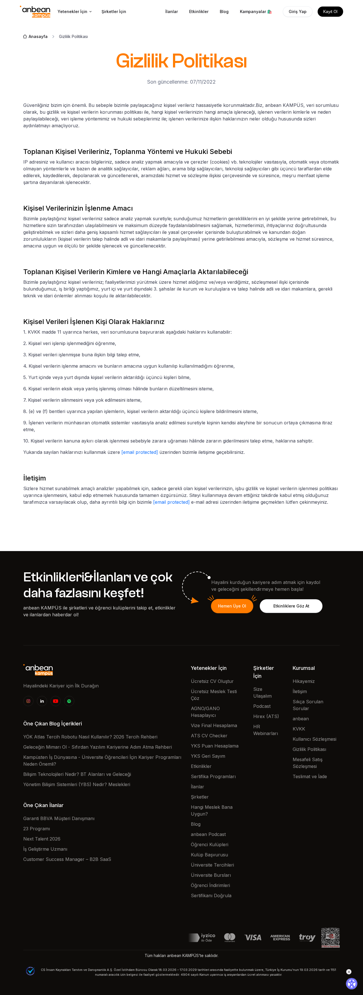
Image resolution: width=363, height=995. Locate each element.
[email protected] (139, 452)
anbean (301, 718)
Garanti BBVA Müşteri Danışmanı (58, 818)
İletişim (300, 691)
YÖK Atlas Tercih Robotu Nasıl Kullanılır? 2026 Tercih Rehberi (90, 737)
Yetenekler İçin (72, 11)
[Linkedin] (42, 701)
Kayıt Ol (330, 11)
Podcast (262, 706)
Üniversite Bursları (211, 875)
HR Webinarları (265, 730)
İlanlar (171, 11)
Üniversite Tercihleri (212, 865)
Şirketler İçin (114, 11)
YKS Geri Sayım (208, 756)
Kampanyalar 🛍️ (256, 11)
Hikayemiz (304, 681)
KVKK (299, 729)
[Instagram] (28, 701)
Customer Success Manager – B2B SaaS (67, 859)
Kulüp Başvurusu (209, 855)
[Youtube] (55, 701)
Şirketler (200, 797)
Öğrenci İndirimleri (210, 885)
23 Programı (36, 828)
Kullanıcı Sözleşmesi (314, 739)
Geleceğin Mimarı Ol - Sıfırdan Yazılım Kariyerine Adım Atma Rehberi (97, 747)
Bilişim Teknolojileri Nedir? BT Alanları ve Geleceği (77, 774)
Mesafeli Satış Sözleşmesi (307, 763)
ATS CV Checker (209, 735)
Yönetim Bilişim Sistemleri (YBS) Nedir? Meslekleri (76, 784)
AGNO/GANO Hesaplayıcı (205, 712)
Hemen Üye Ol (232, 606)
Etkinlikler (198, 11)
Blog (224, 11)
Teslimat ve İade (310, 776)
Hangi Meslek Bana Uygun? (212, 810)
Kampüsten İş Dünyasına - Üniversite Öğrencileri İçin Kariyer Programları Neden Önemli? (102, 760)
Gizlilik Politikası (309, 749)
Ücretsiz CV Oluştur (212, 681)
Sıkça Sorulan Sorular (308, 705)
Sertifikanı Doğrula (211, 895)
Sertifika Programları (213, 776)
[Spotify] (69, 701)
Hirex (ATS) (266, 716)
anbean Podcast (208, 834)
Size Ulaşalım (262, 692)
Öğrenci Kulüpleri (209, 844)
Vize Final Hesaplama (214, 725)
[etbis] (330, 937)
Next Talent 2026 (41, 839)
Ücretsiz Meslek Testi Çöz (214, 695)
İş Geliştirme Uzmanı (45, 849)
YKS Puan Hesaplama (215, 746)
